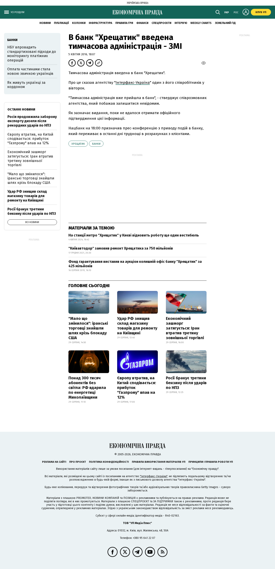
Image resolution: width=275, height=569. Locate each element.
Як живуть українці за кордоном (26, 84)
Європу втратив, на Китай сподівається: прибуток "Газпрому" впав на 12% (136, 388)
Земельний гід (225, 23)
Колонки (79, 23)
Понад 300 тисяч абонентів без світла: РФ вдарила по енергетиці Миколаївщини (87, 388)
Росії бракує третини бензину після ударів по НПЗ (186, 383)
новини (45, 23)
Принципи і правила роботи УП (210, 461)
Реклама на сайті (54, 461)
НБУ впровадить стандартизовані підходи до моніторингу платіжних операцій (31, 53)
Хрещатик (78, 143)
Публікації (61, 23)
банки (96, 143)
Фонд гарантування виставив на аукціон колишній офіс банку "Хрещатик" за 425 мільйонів (135, 263)
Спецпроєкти (161, 23)
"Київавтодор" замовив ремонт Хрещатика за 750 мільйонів (120, 248)
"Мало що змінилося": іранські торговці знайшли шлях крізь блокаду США (88, 328)
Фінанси (142, 23)
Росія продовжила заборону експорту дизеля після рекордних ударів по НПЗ (32, 121)
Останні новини (21, 109)
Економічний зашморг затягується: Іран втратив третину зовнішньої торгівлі (185, 328)
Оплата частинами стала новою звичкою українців (30, 71)
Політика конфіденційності (109, 461)
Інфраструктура (100, 23)
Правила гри (124, 23)
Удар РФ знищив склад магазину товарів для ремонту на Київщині (137, 325)
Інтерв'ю (181, 23)
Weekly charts (201, 23)
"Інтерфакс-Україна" (153, 476)
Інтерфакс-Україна (133, 82)
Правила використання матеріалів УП (158, 461)
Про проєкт (77, 461)
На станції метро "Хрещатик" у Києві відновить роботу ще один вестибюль (133, 235)
